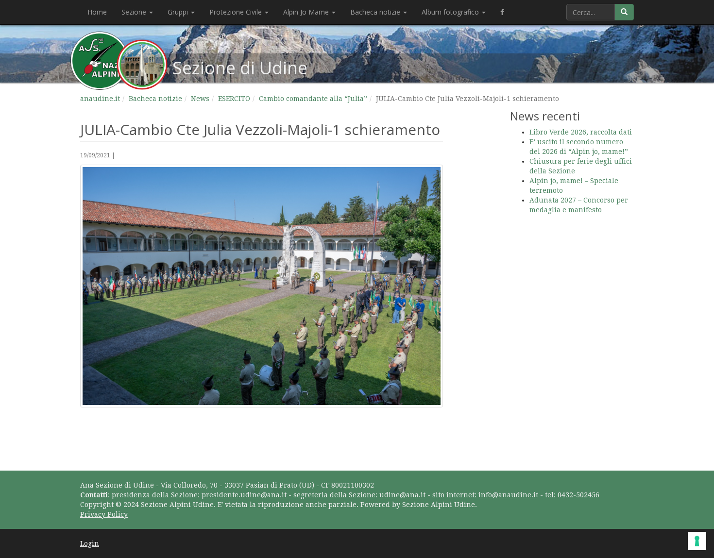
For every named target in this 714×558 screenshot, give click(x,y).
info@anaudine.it (508, 495)
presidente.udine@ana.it (244, 495)
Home (97, 12)
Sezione (134, 12)
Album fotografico (451, 12)
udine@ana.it (402, 495)
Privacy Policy (104, 514)
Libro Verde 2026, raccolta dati (580, 132)
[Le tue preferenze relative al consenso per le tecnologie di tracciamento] (697, 541)
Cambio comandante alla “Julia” (313, 98)
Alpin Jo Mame (307, 12)
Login (89, 543)
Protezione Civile (236, 12)
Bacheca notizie (376, 12)
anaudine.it (100, 98)
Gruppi (179, 12)
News (200, 98)
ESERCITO (234, 98)
